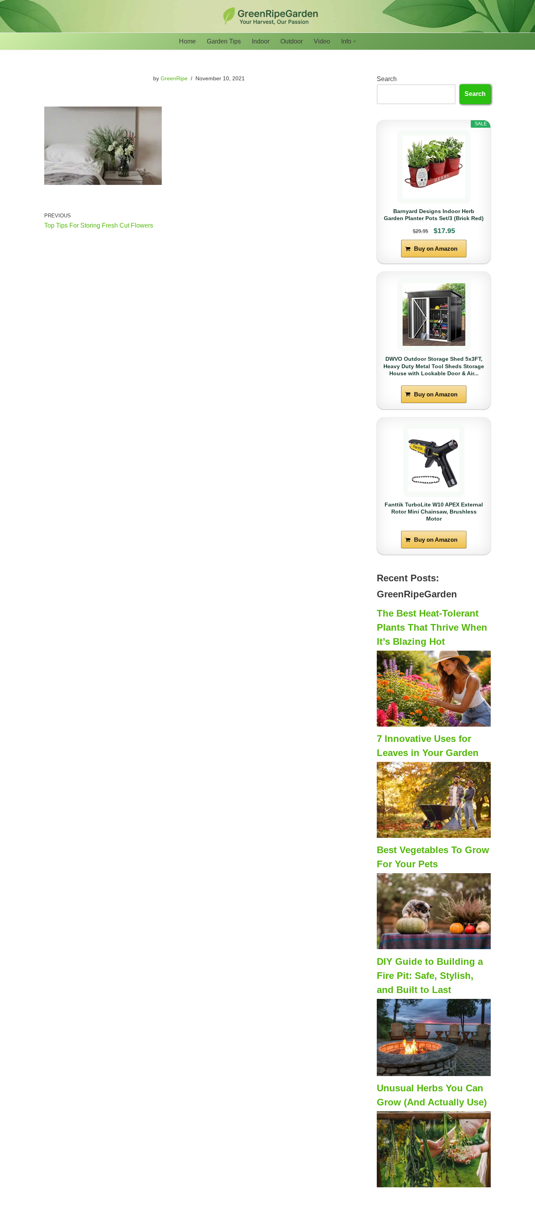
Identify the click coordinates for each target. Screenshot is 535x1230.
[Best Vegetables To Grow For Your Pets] (434, 947)
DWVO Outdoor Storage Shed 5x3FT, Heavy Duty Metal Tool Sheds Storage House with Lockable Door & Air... (433, 366)
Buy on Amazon (435, 248)
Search (387, 79)
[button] (354, 41)
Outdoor (291, 41)
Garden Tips (224, 41)
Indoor (260, 41)
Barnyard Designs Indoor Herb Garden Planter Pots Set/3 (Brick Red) (434, 214)
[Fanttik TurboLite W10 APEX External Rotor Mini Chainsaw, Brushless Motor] (433, 460)
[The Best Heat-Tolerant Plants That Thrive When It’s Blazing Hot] (434, 724)
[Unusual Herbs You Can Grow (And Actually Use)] (434, 1185)
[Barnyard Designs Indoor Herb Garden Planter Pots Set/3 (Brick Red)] (433, 167)
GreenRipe (174, 78)
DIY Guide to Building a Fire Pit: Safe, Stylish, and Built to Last (430, 975)
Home (187, 41)
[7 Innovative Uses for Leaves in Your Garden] (434, 835)
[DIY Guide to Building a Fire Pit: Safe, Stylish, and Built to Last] (434, 1074)
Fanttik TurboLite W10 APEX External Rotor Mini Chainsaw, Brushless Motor (434, 511)
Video (322, 41)
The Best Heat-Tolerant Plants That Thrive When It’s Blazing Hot (432, 627)
